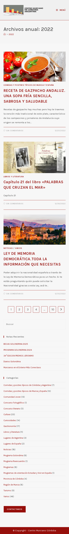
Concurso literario (12, 408)
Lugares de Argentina (13, 438)
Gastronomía (10, 426)
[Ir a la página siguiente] (61, 309)
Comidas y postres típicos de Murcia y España (29, 85)
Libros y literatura (14, 176)
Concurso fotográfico (14, 402)
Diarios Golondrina (12, 361)
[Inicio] (5, 34)
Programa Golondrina (13, 455)
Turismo (7, 490)
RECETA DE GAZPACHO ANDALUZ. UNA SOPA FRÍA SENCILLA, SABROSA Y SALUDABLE (34, 96)
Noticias (8, 248)
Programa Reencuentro (14, 461)
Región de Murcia (12, 484)
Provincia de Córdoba (14, 479)
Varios (18, 248)
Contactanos (14, 509)
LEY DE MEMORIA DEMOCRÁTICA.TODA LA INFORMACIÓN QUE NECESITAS (32, 259)
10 (53, 309)
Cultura (7, 414)
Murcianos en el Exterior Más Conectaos (22, 367)
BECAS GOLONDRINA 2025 (16, 344)
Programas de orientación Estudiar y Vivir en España (28, 473)
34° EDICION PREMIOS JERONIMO (19, 355)
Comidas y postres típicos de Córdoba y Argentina (27, 385)
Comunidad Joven (12, 397)
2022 (11, 34)
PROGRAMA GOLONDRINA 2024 (18, 350)
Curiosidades (10, 420)
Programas (9, 467)
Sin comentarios (14, 131)
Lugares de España (12, 443)
